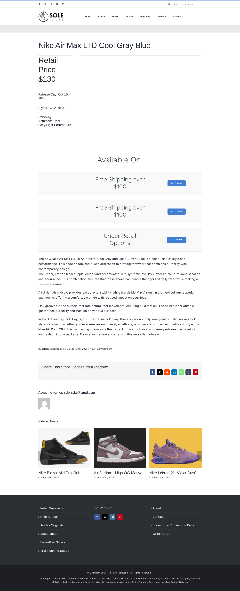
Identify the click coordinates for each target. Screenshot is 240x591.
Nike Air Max (49, 516)
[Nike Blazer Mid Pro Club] (64, 429)
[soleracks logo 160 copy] (50, 12)
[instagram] (51, 4)
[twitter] (45, 4)
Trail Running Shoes (54, 550)
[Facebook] (97, 517)
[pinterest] (62, 4)
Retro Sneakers (51, 508)
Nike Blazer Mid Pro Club (59, 473)
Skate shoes (49, 533)
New (92, 349)
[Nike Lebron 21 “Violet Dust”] (175, 429)
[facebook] (39, 4)
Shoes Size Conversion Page (173, 525)
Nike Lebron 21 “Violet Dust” (172, 473)
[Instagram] (112, 517)
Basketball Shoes (52, 542)
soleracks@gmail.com (53, 349)
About (156, 508)
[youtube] (57, 4)
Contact (158, 516)
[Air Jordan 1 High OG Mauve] (120, 429)
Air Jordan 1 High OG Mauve (118, 473)
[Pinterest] (120, 517)
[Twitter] (105, 517)
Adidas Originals (52, 525)
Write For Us (161, 533)
